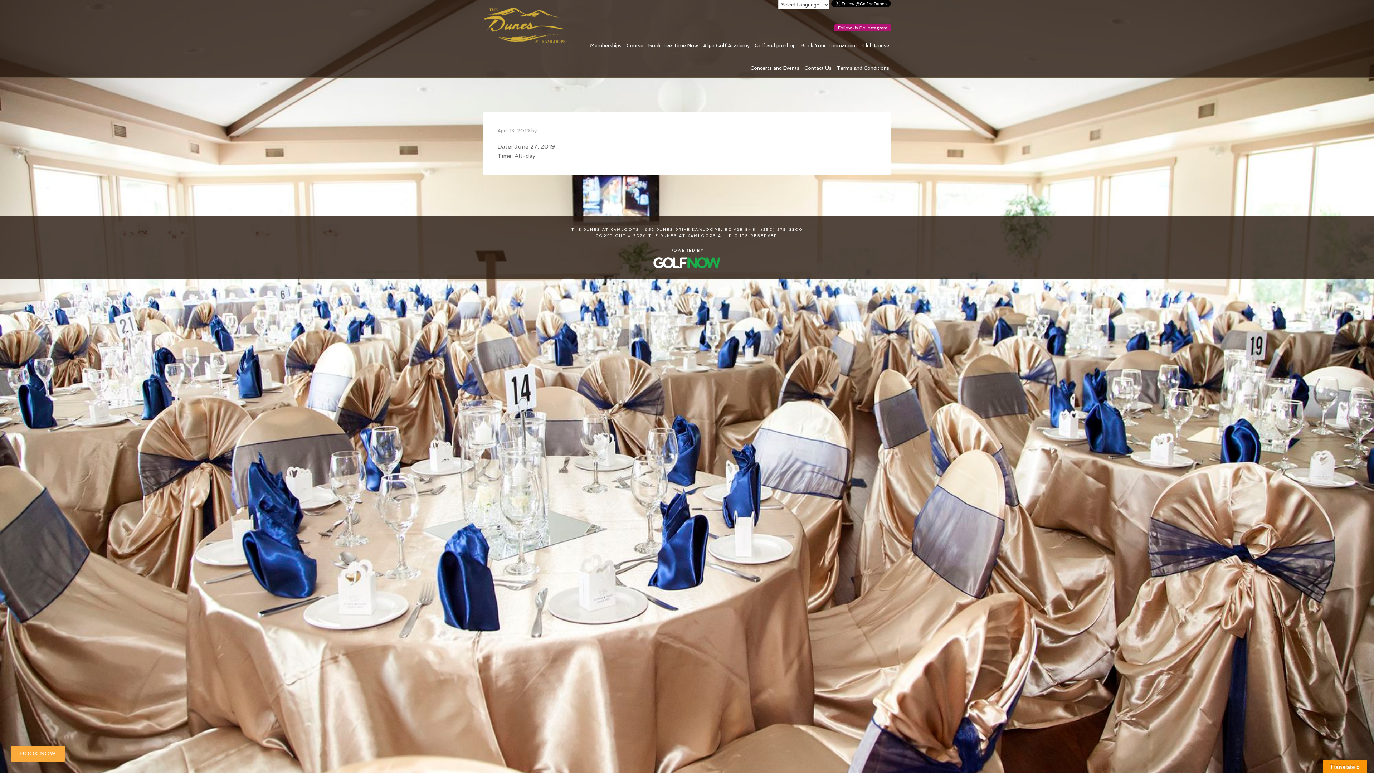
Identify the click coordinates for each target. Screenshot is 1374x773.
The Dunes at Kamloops (527, 26)
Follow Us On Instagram (862, 27)
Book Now (38, 753)
